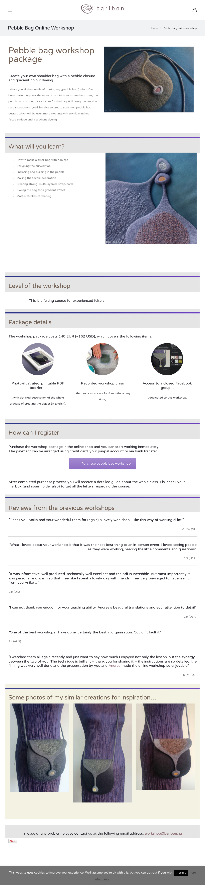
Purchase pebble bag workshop (106, 464)
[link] (115, 665)
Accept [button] (181, 872)
